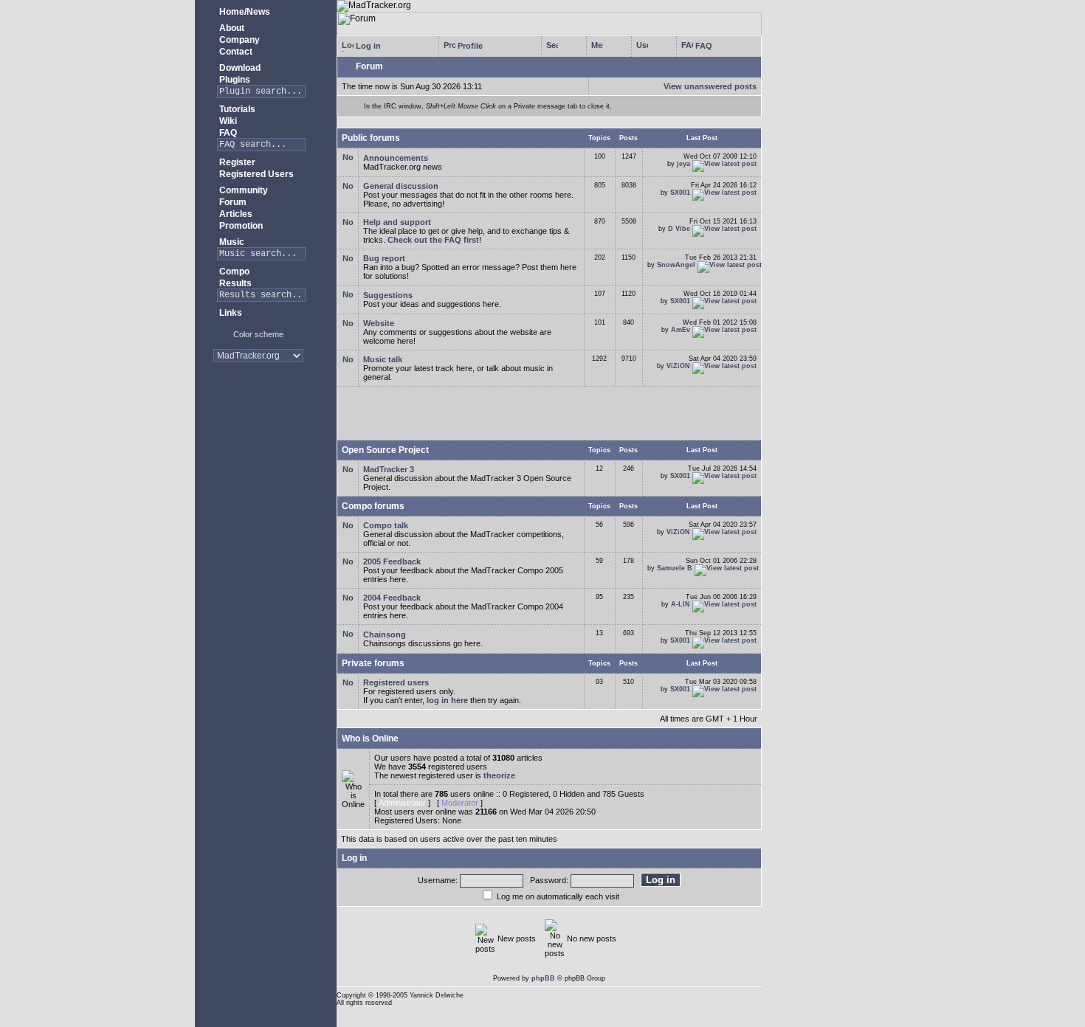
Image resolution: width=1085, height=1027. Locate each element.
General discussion (400, 185)
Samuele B (674, 568)
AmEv (680, 329)
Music (230, 242)
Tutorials (236, 109)
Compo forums (373, 506)
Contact (234, 51)
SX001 (680, 192)
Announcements (395, 157)
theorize (499, 775)
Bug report (384, 258)
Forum (232, 202)
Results (234, 283)
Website (378, 323)
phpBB (543, 978)
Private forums (373, 663)
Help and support (397, 222)
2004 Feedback (392, 597)
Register (236, 162)
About (230, 28)
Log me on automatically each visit (558, 896)
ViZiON (678, 366)
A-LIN (680, 604)
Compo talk (385, 525)
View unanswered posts (710, 86)
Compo (233, 271)
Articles (234, 214)
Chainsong (384, 634)
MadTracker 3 (388, 469)
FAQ (227, 133)
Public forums (371, 138)
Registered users (396, 682)
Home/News (243, 12)
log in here (447, 700)
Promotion (240, 226)
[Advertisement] (259, 420)
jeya (683, 163)
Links (229, 313)
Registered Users (255, 174)
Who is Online (370, 738)
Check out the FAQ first (433, 239)
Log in (367, 45)
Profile (469, 45)
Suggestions (388, 295)
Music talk (382, 359)
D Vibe (679, 228)
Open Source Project (385, 450)
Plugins (233, 80)
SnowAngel (676, 265)
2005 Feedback (392, 561)
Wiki (227, 121)
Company (238, 40)
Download (239, 68)
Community (242, 190)
